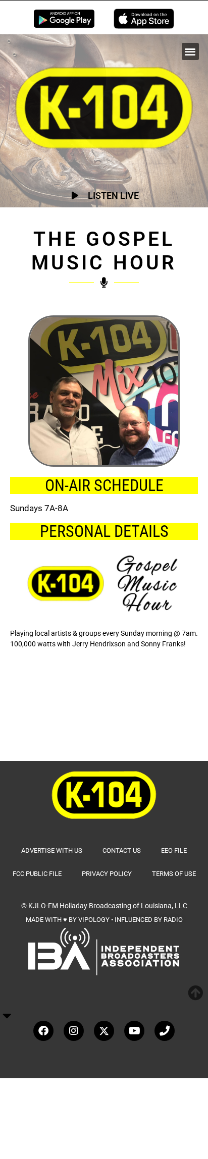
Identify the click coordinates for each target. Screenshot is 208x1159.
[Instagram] (74, 1031)
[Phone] (164, 1031)
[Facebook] (43, 1031)
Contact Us (121, 850)
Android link (64, 19)
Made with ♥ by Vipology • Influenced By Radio (104, 919)
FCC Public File (37, 873)
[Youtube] (134, 1031)
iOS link (144, 19)
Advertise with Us (51, 850)
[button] (190, 52)
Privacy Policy (107, 873)
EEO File (174, 850)
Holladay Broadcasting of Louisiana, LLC (123, 906)
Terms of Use (174, 873)
